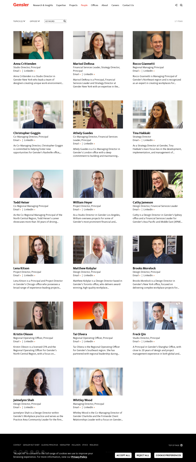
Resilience (94, 445)
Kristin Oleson (23, 334)
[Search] (181, 5)
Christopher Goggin (26, 133)
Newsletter (65, 445)
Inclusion (76, 445)
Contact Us (128, 5)
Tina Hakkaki (141, 133)
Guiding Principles (49, 445)
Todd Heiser (21, 202)
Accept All (123, 455)
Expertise (61, 5)
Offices (94, 5)
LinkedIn (29, 71)
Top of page (174, 445)
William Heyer (82, 202)
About (105, 5)
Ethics (85, 445)
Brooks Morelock (144, 268)
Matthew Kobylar (85, 268)
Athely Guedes (83, 133)
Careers (115, 5)
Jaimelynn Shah (23, 400)
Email (17, 71)
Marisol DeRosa (83, 63)
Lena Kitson (21, 268)
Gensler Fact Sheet (31, 445)
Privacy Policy (79, 457)
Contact (17, 445)
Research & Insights (43, 5)
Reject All (143, 455)
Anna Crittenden (24, 63)
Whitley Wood (82, 400)
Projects (73, 5)
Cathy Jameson (143, 202)
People (84, 5)
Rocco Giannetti (144, 63)
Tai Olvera (80, 334)
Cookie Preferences (168, 455)
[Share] (176, 5)
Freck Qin (139, 334)
